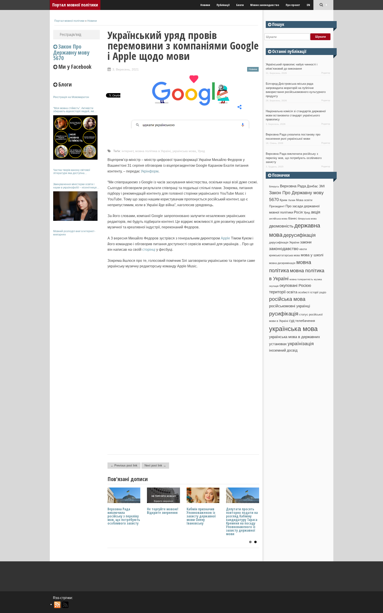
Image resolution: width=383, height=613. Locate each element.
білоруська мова (307, 218)
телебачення (305, 321)
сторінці (149, 249)
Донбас (312, 186)
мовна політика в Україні (153, 151)
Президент (277, 206)
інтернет (127, 151)
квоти (303, 249)
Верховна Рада (293, 186)
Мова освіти (304, 200)
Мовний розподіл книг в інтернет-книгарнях (74, 233)
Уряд (201, 151)
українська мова (184, 151)
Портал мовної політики (75, 5)
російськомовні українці (289, 306)
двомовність (281, 226)
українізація (301, 343)
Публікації (223, 5)
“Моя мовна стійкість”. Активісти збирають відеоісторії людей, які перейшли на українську (73, 110)
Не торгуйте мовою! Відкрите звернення (162, 511)
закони (306, 242)
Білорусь (274, 186)
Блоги (240, 5)
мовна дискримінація (282, 263)
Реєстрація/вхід (70, 34)
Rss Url (57, 604)
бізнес (292, 218)
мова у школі (312, 255)
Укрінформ (149, 171)
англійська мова (278, 218)
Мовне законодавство (264, 5)
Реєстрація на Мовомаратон (71, 97)
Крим (283, 200)
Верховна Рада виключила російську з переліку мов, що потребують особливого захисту (123, 516)
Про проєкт (293, 5)
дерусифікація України (284, 242)
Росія (298, 212)
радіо (322, 292)
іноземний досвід (283, 350)
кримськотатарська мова (284, 255)
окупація (274, 286)
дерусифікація (299, 235)
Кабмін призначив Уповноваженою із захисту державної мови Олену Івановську (201, 516)
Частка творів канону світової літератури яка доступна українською (71, 171)
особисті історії (308, 292)
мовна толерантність (301, 279)
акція (315, 212)
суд (291, 321)
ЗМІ (322, 186)
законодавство (284, 248)
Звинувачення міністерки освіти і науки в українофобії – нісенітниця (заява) (75, 186)
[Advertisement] (76, 305)
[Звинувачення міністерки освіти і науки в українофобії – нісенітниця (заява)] (75, 206)
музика (318, 279)
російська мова (287, 299)
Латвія (291, 200)
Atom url (65, 604)
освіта (292, 292)
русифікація (283, 314)
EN (308, 5)
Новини (205, 5)
